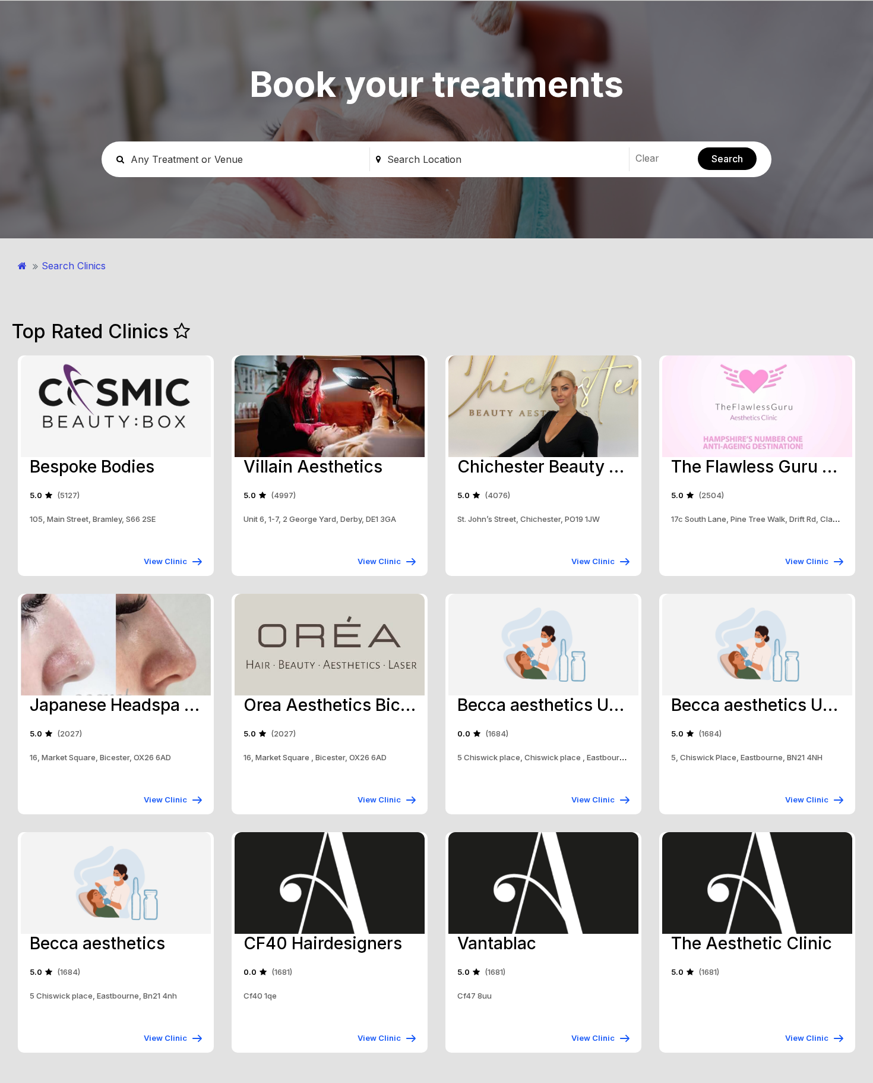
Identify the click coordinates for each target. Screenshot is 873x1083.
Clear (647, 158)
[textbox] (505, 159)
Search (727, 159)
